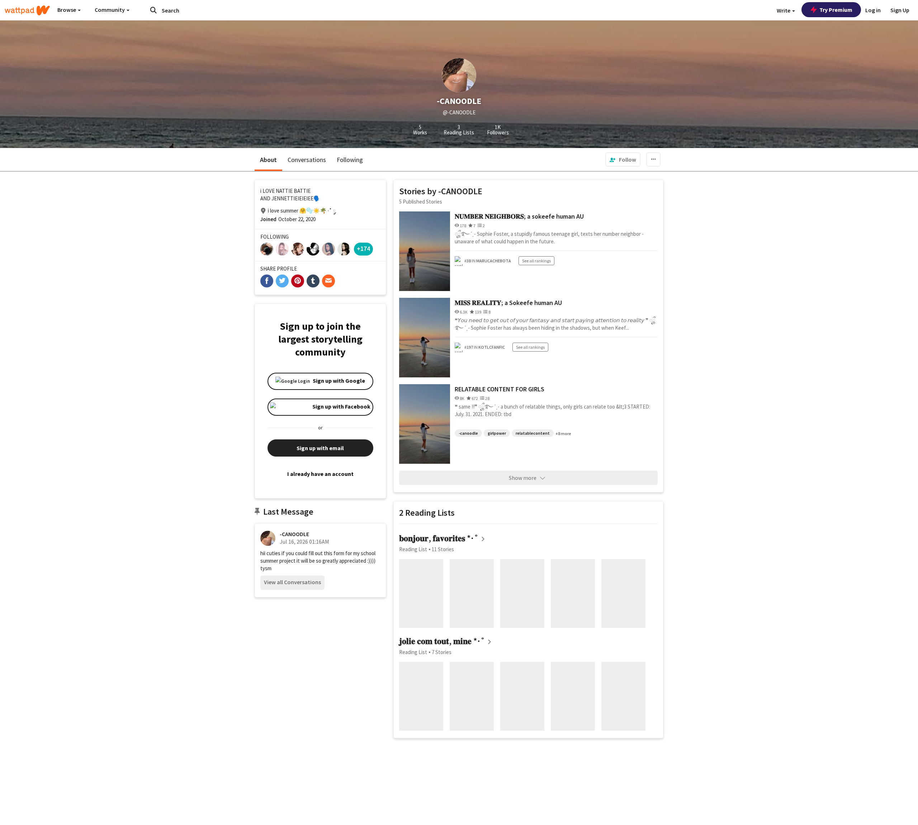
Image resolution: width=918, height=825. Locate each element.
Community (110, 9)
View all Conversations (292, 582)
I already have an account (320, 473)
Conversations (307, 160)
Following (350, 160)
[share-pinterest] (297, 281)
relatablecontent (533, 433)
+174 (363, 248)
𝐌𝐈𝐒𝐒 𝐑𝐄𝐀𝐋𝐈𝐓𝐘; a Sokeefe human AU (508, 303)
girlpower (497, 433)
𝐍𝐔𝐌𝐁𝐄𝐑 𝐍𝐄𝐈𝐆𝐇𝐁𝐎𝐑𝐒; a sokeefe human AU (519, 216)
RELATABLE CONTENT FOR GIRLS (499, 389)
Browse (67, 9)
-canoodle (468, 433)
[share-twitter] (282, 281)
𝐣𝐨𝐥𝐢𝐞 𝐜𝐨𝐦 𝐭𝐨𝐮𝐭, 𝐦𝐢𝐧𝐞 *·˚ (442, 641)
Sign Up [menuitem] (899, 10)
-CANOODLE (294, 534)
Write (784, 10)
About (268, 160)
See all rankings (536, 260)
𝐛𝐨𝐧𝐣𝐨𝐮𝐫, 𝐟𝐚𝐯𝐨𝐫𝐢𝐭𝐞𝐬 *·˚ (439, 538)
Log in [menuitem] (873, 10)
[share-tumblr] (313, 281)
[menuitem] (622, 159)
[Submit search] (153, 10)
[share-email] (328, 281)
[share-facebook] (266, 281)
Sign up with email (320, 448)
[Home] (27, 10)
